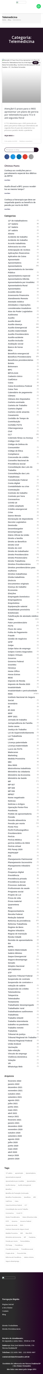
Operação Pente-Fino (18, 807)
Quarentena (13, 905)
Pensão (11, 817)
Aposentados (14, 289)
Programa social (15, 892)
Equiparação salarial (17, 606)
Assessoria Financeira (18, 295)
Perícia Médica (15, 840)
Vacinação (13, 1047)
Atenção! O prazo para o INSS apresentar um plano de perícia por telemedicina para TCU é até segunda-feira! (21, 113)
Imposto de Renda (16, 681)
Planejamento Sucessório (20, 862)
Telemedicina (14, 992)
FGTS (10, 626)
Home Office (14, 671)
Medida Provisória (16, 759)
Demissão (12, 525)
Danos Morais (14, 516)
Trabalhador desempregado (21, 1005)
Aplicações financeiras (18, 253)
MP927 (11, 794)
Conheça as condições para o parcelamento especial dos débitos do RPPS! (20, 173)
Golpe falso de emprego (19, 648)
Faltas (11, 619)
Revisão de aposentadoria (20, 940)
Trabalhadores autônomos (20, 1011)
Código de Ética (15, 451)
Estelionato (13, 613)
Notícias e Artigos (16, 804)
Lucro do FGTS (15, 749)
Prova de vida (14, 898)
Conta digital (14, 483)
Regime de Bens (15, 927)
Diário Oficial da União (18, 535)
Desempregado (15, 532)
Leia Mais (7, 180)
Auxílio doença (15, 324)
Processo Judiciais (17, 885)
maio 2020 (13, 1149)
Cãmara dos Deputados (19, 399)
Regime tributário (16, 930)
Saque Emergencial (17, 956)
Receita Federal (15, 914)
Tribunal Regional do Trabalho (22, 1037)
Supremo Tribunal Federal (20, 976)
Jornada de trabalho (17, 720)
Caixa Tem (13, 389)
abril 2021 (12, 1113)
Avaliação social (15, 344)
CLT (10, 434)
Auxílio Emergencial (17, 328)
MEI (9, 762)
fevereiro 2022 (14, 1081)
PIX (9, 856)
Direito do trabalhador (18, 551)
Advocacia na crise (17, 247)
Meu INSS (12, 765)
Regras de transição (17, 934)
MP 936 (11, 791)
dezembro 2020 (15, 1126)
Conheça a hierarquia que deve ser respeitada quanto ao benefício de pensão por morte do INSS (20, 202)
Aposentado (13, 260)
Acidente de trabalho (18, 237)
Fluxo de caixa (15, 629)
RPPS (10, 947)
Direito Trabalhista (16, 561)
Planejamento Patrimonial (20, 859)
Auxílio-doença (10, 1185)
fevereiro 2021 (14, 1120)
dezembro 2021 (15, 1087)
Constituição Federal (18, 480)
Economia (12, 590)
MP (9, 781)
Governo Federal (16, 661)
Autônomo (13, 315)
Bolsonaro (13, 366)
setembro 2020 (15, 1136)
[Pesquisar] (36, 150)
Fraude (11, 635)
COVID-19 (12, 503)
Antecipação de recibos (19, 250)
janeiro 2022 (13, 1084)
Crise (10, 512)
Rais (10, 908)
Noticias (12, 801)
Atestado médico (16, 302)
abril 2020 (12, 1152)
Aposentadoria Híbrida (18, 279)
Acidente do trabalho (18, 240)
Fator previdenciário (17, 623)
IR (9, 707)
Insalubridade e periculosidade (22, 691)
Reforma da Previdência (13, 1257)
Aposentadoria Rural (17, 285)
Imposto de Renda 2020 (19, 684)
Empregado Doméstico (19, 597)
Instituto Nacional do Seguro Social (17, 1229)
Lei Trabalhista (15, 736)
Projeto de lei (10, 1253)
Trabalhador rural (16, 1008)
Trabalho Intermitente (18, 1021)
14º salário (13, 230)
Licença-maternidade (18, 746)
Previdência (13, 875)
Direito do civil (15, 548)
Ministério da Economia (19, 775)
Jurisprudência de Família (20, 723)
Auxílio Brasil (14, 321)
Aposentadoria (15, 266)
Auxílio (11, 318)
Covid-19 (19, 1213)
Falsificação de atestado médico (23, 616)
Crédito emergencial (17, 509)
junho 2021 (13, 1107)
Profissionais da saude (19, 888)
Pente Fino (13, 827)
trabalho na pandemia (18, 1024)
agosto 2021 (13, 1100)
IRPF (10, 713)
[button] (3, 6)
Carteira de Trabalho (17, 405)
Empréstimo (13, 603)
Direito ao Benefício (17, 542)
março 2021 (13, 1116)
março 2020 (13, 1155)
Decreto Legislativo (17, 522)
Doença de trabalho (17, 587)
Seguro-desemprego (17, 960)
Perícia (11, 836)
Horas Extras (14, 674)
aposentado (19, 1173)
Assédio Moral (15, 292)
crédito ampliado (16, 506)
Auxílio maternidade (17, 331)
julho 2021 (13, 1103)
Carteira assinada (16, 402)
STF (10, 973)
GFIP (10, 642)
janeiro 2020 (13, 1159)
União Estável (14, 1044)
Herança (12, 668)
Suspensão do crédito (18, 989)
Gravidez (12, 665)
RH (9, 943)
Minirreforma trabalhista (19, 768)
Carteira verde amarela (18, 412)
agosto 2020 (13, 1139)
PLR (10, 869)
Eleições (12, 593)
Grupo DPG (31, 1369)
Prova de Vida (21, 1253)
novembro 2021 (15, 1090)
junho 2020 (13, 1146)
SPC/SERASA (14, 969)
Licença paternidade (17, 742)
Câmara (11, 396)
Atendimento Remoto (18, 298)
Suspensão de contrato (19, 979)
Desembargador (15, 529)
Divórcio (12, 580)
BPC (10, 370)
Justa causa (13, 726)
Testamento (13, 1002)
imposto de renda (11, 1225)
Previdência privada (17, 879)
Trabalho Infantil (15, 1018)
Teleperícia (13, 995)
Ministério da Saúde (17, 778)
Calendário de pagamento (20, 392)
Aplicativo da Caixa (17, 256)
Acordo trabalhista (16, 243)
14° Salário (13, 227)
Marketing (12, 755)
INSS (10, 694)
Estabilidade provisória (19, 610)
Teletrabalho (14, 998)
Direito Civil (13, 545)
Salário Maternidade (17, 950)
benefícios (27, 1197)
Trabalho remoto (15, 1028)
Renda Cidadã (14, 937)
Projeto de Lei (14, 895)
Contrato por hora (16, 496)
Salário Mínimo (15, 953)
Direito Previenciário (17, 558)
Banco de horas (15, 347)
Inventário (12, 704)
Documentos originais (18, 584)
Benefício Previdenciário (19, 357)
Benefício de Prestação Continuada (17, 1193)
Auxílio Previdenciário (18, 334)
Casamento (13, 415)
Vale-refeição (14, 1050)
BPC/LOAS (13, 373)
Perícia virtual (14, 846)
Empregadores (15, 600)
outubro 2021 (14, 1094)
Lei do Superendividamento (21, 733)
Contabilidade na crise (18, 486)
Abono (11, 234)
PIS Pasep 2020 (15, 849)
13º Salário (13, 224)
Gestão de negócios (17, 639)
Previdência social (27, 1249)
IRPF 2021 (12, 716)
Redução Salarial (16, 917)
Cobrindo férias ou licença (20, 438)
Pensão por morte (16, 823)
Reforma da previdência (19, 921)
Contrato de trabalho (17, 493)
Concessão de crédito (18, 457)
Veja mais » (9, 135)
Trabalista (12, 1031)
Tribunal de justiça (16, 1034)
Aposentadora (14, 263)
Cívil (10, 431)
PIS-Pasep (9, 1245)
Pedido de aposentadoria (20, 814)
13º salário (9, 1173)
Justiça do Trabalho (17, 729)
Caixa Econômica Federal (20, 386)
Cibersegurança (15, 428)
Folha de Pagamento (17, 632)
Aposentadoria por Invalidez (21, 282)
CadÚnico (12, 379)
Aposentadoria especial (19, 276)
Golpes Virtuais (15, 655)
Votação (12, 1060)
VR (9, 1063)
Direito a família (15, 538)
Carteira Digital (15, 409)
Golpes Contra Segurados (20, 652)
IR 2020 (11, 710)
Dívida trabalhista (16, 577)
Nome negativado (16, 797)
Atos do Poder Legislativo (20, 311)
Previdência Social (16, 882)
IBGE (10, 678)
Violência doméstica (17, 1057)
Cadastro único (15, 376)
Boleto (11, 363)
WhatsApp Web (15, 1067)
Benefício (9, 1189)
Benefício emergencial (18, 353)
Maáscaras (13, 752)
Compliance (13, 454)
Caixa (10, 383)
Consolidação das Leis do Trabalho (17, 1209)
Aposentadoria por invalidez (15, 1181)
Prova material (15, 901)
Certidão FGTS (15, 425)
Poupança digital (16, 872)
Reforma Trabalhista (17, 924)
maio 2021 (13, 1110)
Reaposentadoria (16, 911)
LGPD (10, 739)
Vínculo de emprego (17, 1054)
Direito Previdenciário (18, 554)
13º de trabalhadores (17, 221)
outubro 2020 (14, 1133)
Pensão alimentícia (17, 820)
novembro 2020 (15, 1129)
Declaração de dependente (20, 519)
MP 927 (11, 785)
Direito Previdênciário (13, 1217)
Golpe (11, 645)
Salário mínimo (29, 1257)
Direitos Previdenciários (19, 564)
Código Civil (14, 441)
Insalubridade (14, 687)
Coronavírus (14, 499)
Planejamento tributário (19, 866)
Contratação (14, 490)
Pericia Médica (25, 1241)
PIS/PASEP (13, 853)
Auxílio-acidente (15, 337)
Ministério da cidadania (19, 772)
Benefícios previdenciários (20, 360)
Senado (11, 963)
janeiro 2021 (13, 1123)
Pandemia (12, 810)
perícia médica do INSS (19, 843)
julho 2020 (13, 1142)
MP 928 (11, 788)
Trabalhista (13, 1015)
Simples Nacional (16, 966)
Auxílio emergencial (24, 1185)
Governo (12, 658)
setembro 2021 (15, 1097)
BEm (10, 350)
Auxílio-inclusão (15, 341)
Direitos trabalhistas (17, 574)
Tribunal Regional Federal (20, 1041)
